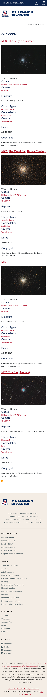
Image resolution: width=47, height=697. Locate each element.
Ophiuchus (5, 336)
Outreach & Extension (10, 598)
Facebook (8, 644)
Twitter (6, 647)
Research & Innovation (10, 601)
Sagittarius (5, 226)
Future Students (7, 537)
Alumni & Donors (8, 547)
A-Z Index (5, 616)
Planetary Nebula (8, 440)
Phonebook (6, 628)
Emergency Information (29, 513)
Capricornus (6, 115)
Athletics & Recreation (10, 575)
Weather (4, 632)
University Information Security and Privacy (23, 689)
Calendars (5, 619)
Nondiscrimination (16, 516)
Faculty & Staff (7, 544)
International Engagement (11, 591)
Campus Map (6, 622)
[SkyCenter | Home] (23, 13)
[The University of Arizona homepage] (13, 3)
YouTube (7, 653)
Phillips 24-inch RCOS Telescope (14, 84)
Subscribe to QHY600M (2, 481)
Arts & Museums (7, 572)
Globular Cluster (7, 109)
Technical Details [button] (10, 78)
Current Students (8, 541)
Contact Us (28, 522)
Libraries (4, 594)
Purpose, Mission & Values (11, 604)
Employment (13, 513)
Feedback (39, 522)
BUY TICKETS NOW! (36, 25)
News (3, 625)
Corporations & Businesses (12, 554)
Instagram (8, 650)
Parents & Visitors (8, 550)
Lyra (3, 446)
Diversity (4, 582)
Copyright (37, 519)
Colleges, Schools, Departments (14, 578)
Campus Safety (32, 516)
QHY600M (5, 90)
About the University (9, 565)
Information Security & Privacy (18, 519)
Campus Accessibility (12, 522)
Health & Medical (8, 588)
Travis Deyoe (6, 121)
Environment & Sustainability (12, 585)
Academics (5, 569)
